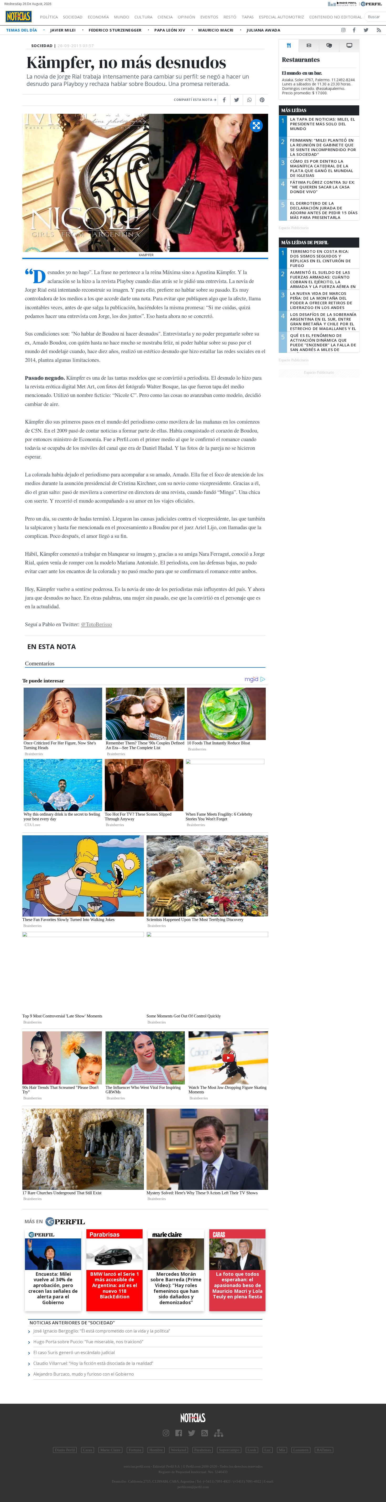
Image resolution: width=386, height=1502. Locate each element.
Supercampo (229, 1450)
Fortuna (135, 1450)
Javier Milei (63, 30)
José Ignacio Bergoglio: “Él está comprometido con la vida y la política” (101, 1331)
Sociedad (72, 16)
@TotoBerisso (96, 624)
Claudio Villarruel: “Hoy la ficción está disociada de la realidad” (93, 1363)
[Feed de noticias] (379, 31)
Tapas (248, 16)
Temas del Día (22, 30)
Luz (267, 1450)
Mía (282, 1450)
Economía (98, 16)
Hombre (156, 1450)
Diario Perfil (65, 1450)
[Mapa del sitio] (218, 1433)
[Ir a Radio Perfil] (342, 3)
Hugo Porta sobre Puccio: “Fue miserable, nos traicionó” (88, 1342)
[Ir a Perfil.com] (371, 3)
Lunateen (301, 1450)
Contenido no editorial (335, 16)
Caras (87, 1450)
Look (252, 1450)
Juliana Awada (263, 30)
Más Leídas (293, 110)
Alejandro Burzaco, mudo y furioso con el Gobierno (83, 1374)
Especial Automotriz (281, 16)
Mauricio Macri (216, 30)
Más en (33, 1221)
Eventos (209, 16)
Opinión (186, 16)
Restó (229, 16)
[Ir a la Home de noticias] (193, 1417)
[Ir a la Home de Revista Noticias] (18, 16)
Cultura (143, 16)
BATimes (324, 1450)
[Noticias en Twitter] (366, 31)
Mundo (121, 16)
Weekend (178, 1450)
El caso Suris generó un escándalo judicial (74, 1352)
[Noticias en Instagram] (343, 31)
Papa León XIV (170, 30)
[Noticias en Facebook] (354, 31)
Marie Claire (110, 1450)
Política (49, 16)
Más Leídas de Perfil (304, 242)
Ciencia (165, 16)
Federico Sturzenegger (116, 30)
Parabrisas (202, 1450)
